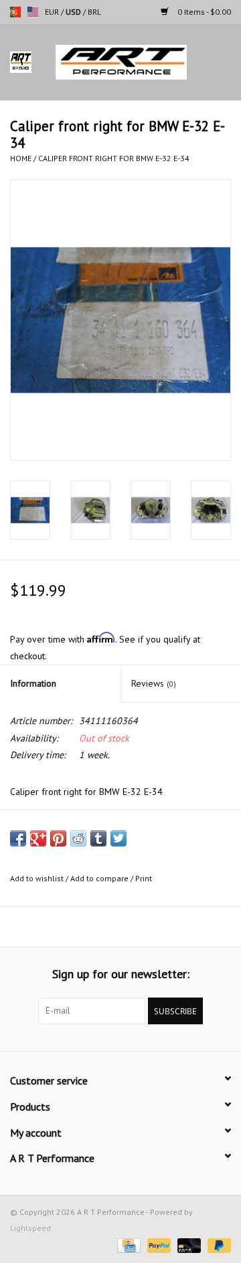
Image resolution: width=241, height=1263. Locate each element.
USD (74, 12)
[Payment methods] (127, 1245)
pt (15, 12)
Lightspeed (30, 1228)
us (32, 12)
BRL (94, 12)
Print (143, 878)
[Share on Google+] (38, 838)
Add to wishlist (37, 878)
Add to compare (100, 878)
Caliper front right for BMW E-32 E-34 (113, 158)
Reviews (153, 683)
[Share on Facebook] (18, 838)
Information (33, 683)
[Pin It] (58, 838)
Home (20, 158)
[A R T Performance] (141, 61)
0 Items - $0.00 (203, 12)
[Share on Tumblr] (98, 838)
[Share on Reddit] (78, 838)
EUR (53, 12)
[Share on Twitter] (118, 838)
